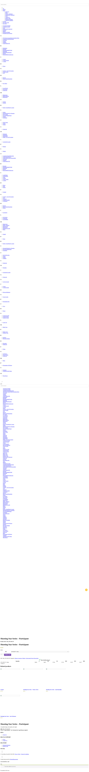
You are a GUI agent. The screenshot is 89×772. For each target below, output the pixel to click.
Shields (4, 151)
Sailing (4, 112)
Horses (4, 207)
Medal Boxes (5, 226)
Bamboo (4, 337)
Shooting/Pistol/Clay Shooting (8, 113)
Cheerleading (5, 176)
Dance (4, 66)
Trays (4, 306)
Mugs (4, 360)
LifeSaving (5, 90)
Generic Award (6, 317)
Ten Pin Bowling (6, 255)
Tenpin (4, 124)
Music (4, 229)
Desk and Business (6, 292)
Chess (4, 177)
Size (6, 651)
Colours (2, 663)
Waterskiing (5, 135)
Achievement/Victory (7, 157)
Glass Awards (5, 71)
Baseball (4, 49)
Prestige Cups (5, 332)
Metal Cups (5, 327)
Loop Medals (5, 219)
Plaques (4, 146)
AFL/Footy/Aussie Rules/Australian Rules (11, 38)
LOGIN (4, 21)
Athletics (4, 42)
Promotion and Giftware (7, 33)
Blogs (6, 12)
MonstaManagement (14, 759)
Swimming (5, 117)
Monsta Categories (18, 658)
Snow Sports (5, 114)
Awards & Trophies (6, 25)
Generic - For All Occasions (8, 70)
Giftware (4, 30)
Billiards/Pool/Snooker (7, 52)
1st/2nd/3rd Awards (6, 141)
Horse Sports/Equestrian (7, 78)
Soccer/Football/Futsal (7, 115)
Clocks (4, 286)
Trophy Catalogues (9, 13)
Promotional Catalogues (9, 15)
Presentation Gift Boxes (7, 365)
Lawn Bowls (5, 88)
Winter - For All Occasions (8, 137)
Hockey (4, 77)
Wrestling (5, 267)
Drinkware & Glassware (7, 29)
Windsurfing (5, 136)
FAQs (6, 16)
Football (4, 192)
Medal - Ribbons (6, 225)
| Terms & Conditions (25, 754)
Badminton (5, 48)
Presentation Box (6, 301)
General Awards (6, 315)
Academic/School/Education (8, 39)
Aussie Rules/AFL (6, 43)
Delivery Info (7, 18)
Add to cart (7, 654)
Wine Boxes (5, 375)
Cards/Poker (5, 175)
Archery (4, 41)
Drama (4, 187)
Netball (4, 101)
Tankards (4, 370)
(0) (3, 8)
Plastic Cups (5, 331)
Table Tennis (5, 122)
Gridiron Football (6, 200)
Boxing (4, 53)
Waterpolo (5, 134)
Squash (4, 116)
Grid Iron (4, 198)
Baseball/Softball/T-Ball (7, 50)
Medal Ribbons (6, 96)
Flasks (4, 349)
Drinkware (5, 344)
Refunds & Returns (9, 19)
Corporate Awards (6, 26)
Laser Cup (5, 322)
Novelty (4, 102)
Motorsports (5, 97)
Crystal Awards (6, 60)
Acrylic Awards (6, 281)
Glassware (5, 277)
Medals (4, 31)
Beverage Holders (6, 338)
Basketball (5, 51)
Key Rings (5, 83)
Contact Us (7, 17)
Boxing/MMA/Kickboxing (8, 54)
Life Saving (5, 89)
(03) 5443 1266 (6, 22)
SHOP (4, 9)
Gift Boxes (5, 353)
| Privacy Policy (17, 754)
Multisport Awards (6, 228)
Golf (4, 73)
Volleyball (5, 129)
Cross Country (5, 179)
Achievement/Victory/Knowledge (9, 158)
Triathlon (4, 258)
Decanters (5, 343)
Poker (4, 238)
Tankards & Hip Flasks (7, 371)
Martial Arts (5, 95)
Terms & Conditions (9, 20)
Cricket (4, 59)
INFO (4, 10)
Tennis (4, 123)
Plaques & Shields (6, 32)
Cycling (4, 61)
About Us (7, 11)
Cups (4, 27)
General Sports (6, 316)
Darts (4, 186)
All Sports (5, 40)
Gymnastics (5, 201)
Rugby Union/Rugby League (8, 107)
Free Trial (5, 23)
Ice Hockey (5, 212)
